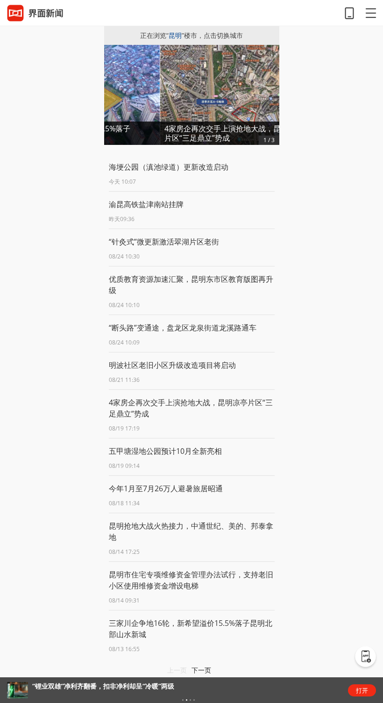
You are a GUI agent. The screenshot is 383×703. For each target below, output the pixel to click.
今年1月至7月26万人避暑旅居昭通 (166, 488)
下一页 (201, 670)
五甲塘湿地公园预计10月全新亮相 (165, 451)
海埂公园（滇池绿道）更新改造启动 (168, 167)
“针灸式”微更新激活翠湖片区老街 (164, 242)
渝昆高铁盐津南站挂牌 (146, 204)
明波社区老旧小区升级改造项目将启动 (172, 365)
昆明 (175, 35)
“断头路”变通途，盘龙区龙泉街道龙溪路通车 (182, 328)
